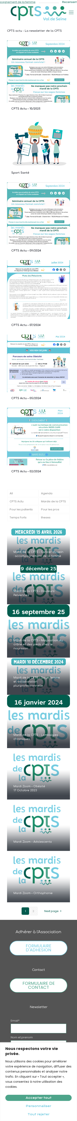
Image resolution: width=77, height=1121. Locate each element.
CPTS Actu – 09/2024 (26, 250)
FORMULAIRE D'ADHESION (38, 948)
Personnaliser (38, 1106)
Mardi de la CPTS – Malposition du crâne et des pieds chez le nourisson (38, 644)
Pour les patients (21, 509)
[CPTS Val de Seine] (38, 13)
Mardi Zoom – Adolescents (32, 841)
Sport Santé (20, 172)
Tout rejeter (38, 1114)
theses (45, 517)
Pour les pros (50, 509)
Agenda (46, 493)
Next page (51, 911)
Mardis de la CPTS (53, 501)
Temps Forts (18, 517)
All (11, 493)
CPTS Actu (17, 501)
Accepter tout (39, 1097)
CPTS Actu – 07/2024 (26, 325)
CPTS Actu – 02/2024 (26, 471)
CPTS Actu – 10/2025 (25, 108)
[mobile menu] (71, 12)
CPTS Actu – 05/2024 (26, 398)
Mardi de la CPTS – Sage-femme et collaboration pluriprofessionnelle (36, 681)
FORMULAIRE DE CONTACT (38, 985)
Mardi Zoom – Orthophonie (33, 893)
